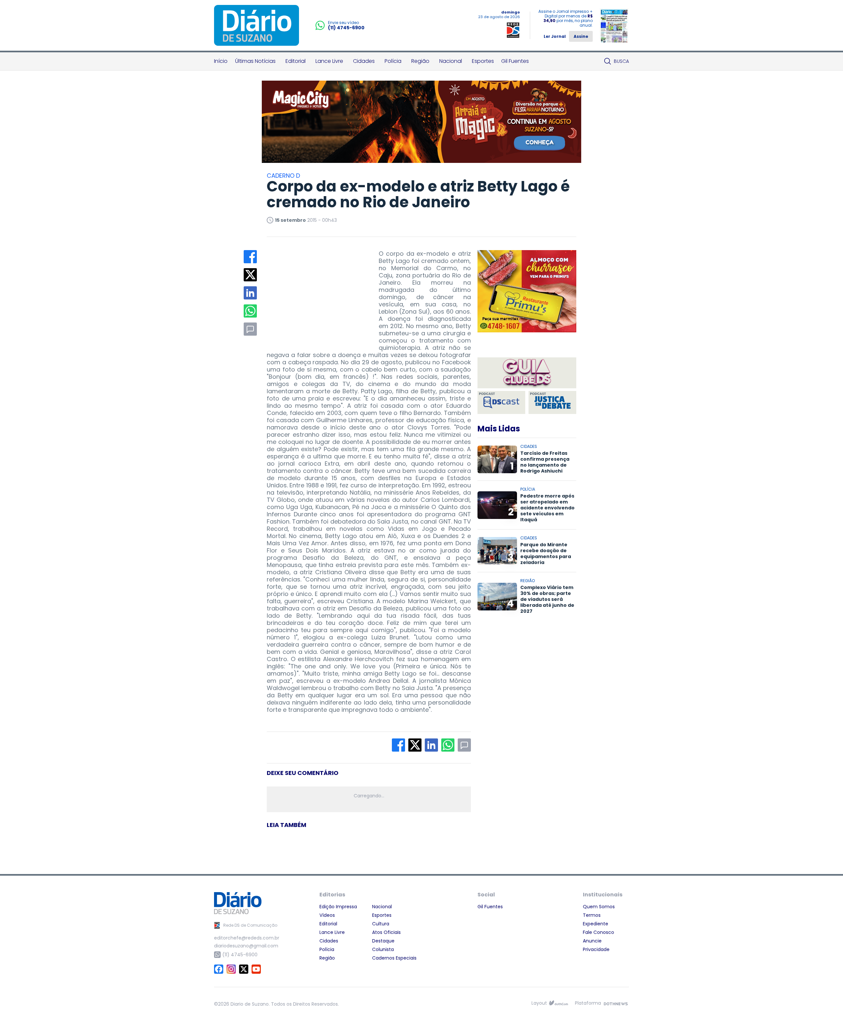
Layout (539, 1003)
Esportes (483, 61)
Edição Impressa (338, 906)
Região (420, 61)
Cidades (364, 61)
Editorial (296, 61)
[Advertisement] (316, 291)
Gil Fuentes (515, 61)
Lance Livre (329, 61)
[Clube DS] (526, 373)
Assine (581, 36)
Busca (621, 61)
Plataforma (588, 1003)
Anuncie (592, 941)
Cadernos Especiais (394, 958)
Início (221, 61)
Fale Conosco (598, 932)
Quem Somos (599, 906)
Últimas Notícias (255, 61)
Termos (592, 915)
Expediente (595, 923)
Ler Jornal (555, 36)
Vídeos (327, 915)
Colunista (383, 949)
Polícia (393, 61)
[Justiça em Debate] (552, 402)
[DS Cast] (501, 402)
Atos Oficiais (386, 932)
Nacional (450, 61)
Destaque (383, 941)
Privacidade (596, 949)
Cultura (380, 923)
